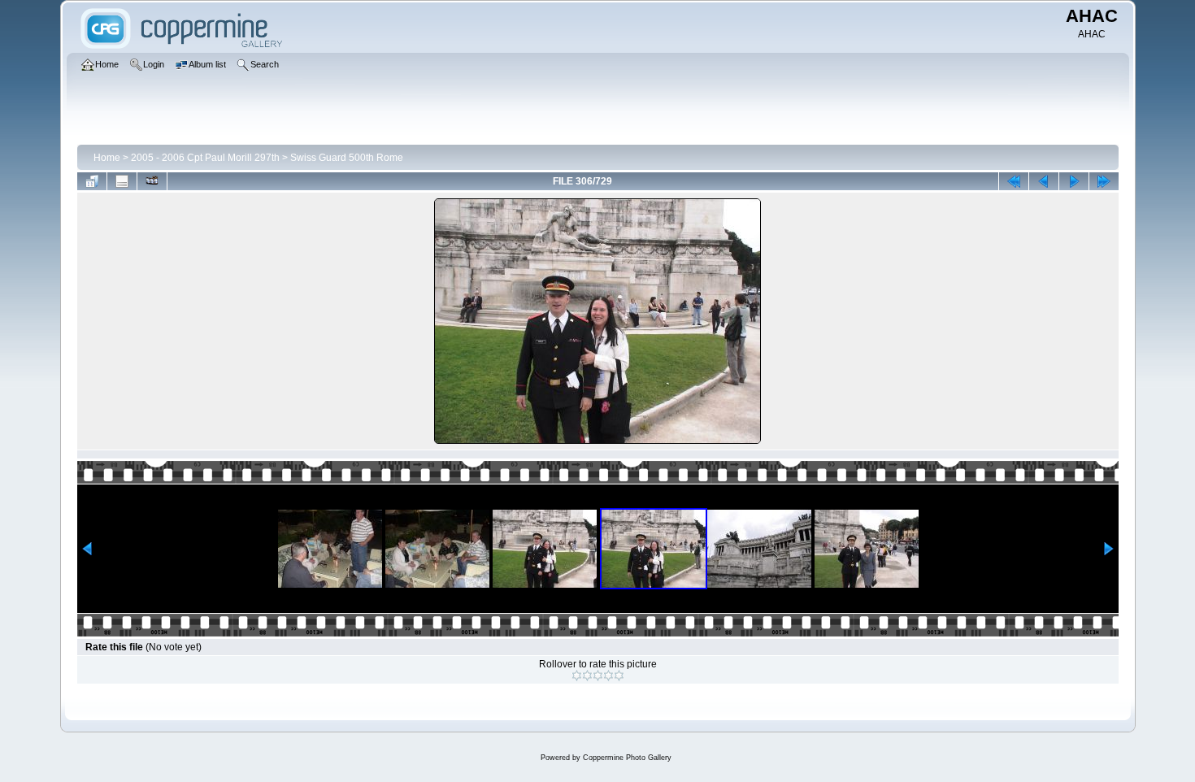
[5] (619, 675)
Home (106, 157)
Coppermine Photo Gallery (627, 758)
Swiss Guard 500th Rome (346, 157)
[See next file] (1074, 181)
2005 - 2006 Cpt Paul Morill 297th (205, 157)
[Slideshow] (152, 181)
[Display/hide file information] (122, 181)
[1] (576, 675)
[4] (608, 675)
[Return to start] (1013, 181)
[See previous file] (1043, 181)
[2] (587, 675)
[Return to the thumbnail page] (91, 181)
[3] (598, 675)
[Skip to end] (1104, 181)
